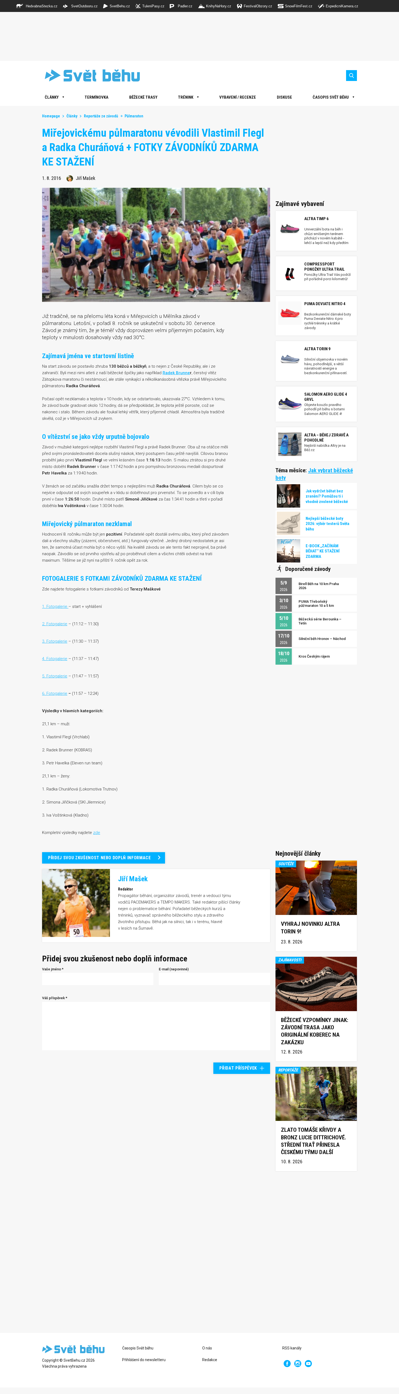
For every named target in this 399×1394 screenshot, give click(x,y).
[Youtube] (308, 1363)
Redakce (209, 1360)
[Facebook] (287, 1363)
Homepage (51, 116)
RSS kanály (292, 1348)
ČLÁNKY (52, 97)
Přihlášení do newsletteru (144, 1360)
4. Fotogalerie (54, 658)
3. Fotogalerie (54, 641)
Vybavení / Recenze (237, 97)
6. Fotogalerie (54, 693)
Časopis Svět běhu (331, 97)
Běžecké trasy (143, 97)
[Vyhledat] (351, 75)
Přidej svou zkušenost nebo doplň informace (99, 857)
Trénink (185, 97)
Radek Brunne (176, 372)
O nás (207, 1348)
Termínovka (96, 97)
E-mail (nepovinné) (174, 969)
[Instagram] (298, 1363)
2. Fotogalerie (54, 623)
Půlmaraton (134, 116)
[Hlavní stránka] (88, 75)
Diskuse (284, 97)
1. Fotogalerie (55, 606)
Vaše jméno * (53, 969)
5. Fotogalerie (54, 676)
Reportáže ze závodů (101, 116)
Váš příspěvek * (54, 998)
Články (71, 116)
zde (96, 832)
